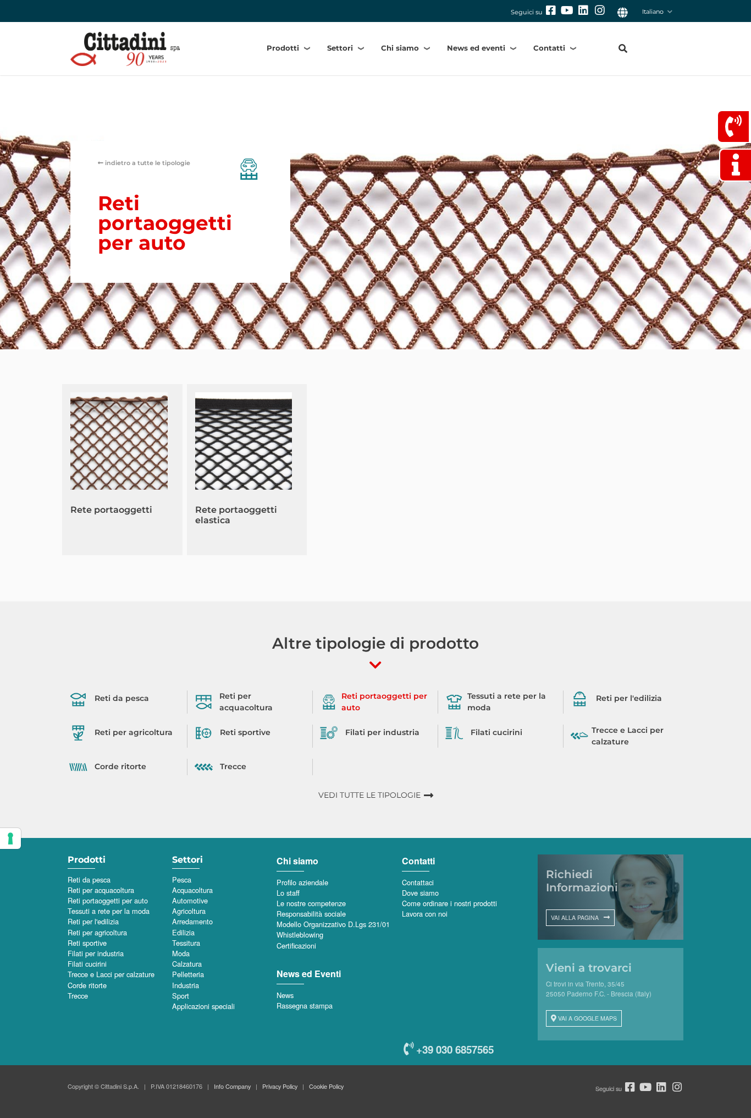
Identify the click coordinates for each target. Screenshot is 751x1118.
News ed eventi (476, 47)
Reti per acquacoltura (101, 890)
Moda (181, 953)
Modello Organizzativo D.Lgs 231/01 (333, 924)
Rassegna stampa (305, 1005)
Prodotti (283, 47)
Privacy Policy (279, 1086)
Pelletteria (188, 974)
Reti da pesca (89, 879)
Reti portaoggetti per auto (108, 900)
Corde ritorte (87, 985)
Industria (185, 985)
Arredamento (192, 921)
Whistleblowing (300, 934)
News (285, 995)
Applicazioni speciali (203, 1006)
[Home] (144, 49)
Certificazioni (296, 945)
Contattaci (418, 882)
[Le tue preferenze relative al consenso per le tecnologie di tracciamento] (10, 838)
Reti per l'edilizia (93, 921)
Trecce (78, 995)
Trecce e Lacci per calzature (111, 974)
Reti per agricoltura (97, 932)
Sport (180, 995)
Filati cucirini (87, 963)
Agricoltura (189, 911)
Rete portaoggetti (111, 510)
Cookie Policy (326, 1086)
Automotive (190, 900)
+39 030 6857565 (453, 1049)
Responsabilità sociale (311, 913)
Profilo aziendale (302, 882)
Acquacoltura (192, 890)
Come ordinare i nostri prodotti (449, 903)
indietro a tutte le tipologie (146, 163)
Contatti (549, 47)
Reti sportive (87, 943)
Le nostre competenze (311, 903)
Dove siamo (420, 892)
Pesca (181, 879)
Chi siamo (400, 47)
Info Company (232, 1086)
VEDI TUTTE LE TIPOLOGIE (369, 795)
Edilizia (183, 932)
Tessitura (186, 943)
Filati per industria (96, 953)
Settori (340, 47)
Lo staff (288, 892)
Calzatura (187, 963)
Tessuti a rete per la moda (109, 911)
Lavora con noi (425, 913)
